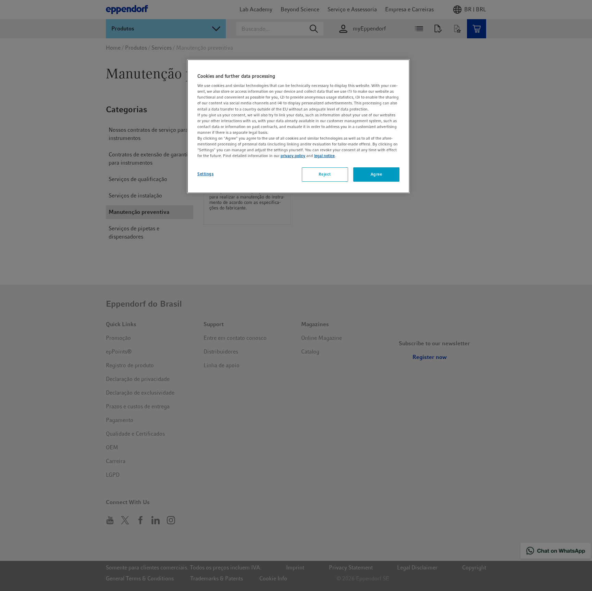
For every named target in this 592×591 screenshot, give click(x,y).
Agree (376, 174)
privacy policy (293, 155)
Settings (205, 173)
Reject (325, 174)
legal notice (324, 155)
